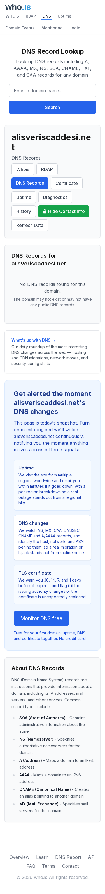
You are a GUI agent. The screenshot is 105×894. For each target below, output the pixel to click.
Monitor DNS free (41, 618)
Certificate (66, 183)
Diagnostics (55, 197)
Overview (19, 857)
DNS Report (68, 857)
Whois (22, 169)
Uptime (64, 16)
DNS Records (30, 183)
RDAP (31, 16)
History (23, 211)
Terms (48, 866)
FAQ (30, 866)
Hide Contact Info (66, 211)
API (92, 857)
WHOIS (12, 16)
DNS (47, 16)
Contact (70, 866)
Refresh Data (29, 225)
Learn (42, 857)
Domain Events (20, 27)
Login (74, 27)
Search (52, 107)
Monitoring (52, 27)
